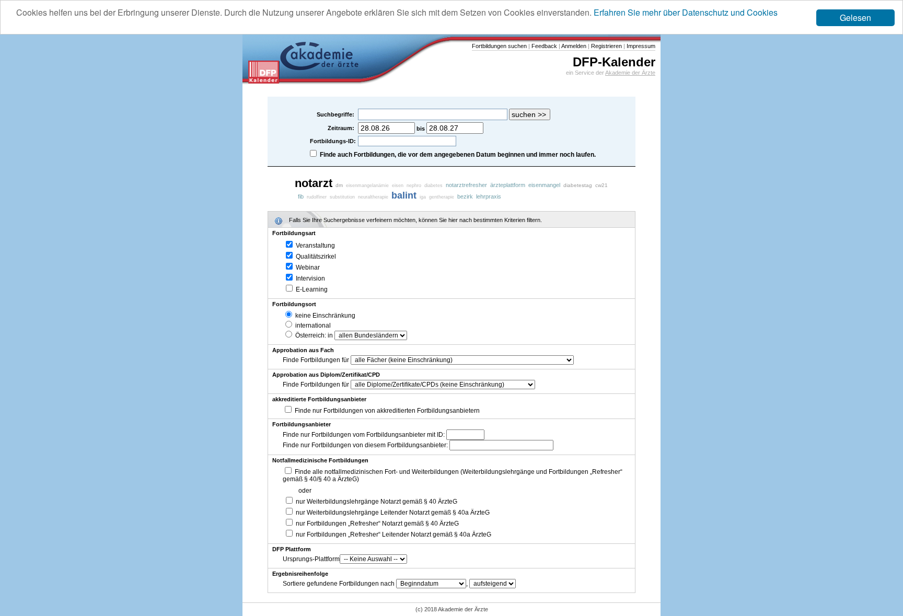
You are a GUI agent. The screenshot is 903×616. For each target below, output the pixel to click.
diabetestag (577, 185)
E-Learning (311, 289)
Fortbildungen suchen (499, 46)
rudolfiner (317, 197)
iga (423, 197)
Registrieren (605, 46)
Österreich (309, 335)
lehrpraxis (488, 196)
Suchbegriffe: (336, 114)
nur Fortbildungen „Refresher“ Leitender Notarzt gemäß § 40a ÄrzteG (392, 534)
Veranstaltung (314, 245)
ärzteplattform (507, 185)
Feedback (543, 46)
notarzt (313, 183)
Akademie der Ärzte (630, 72)
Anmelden (573, 46)
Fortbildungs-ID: (333, 141)
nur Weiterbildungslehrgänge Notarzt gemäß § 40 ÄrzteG (375, 501)
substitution (342, 197)
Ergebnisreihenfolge (300, 574)
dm (339, 185)
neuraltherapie (373, 197)
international (312, 325)
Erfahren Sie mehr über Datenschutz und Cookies (686, 12)
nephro (414, 185)
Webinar (307, 267)
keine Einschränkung (324, 315)
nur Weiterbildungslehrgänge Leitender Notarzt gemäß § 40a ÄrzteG (392, 512)
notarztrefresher (466, 185)
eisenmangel (544, 185)
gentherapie (441, 197)
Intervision (309, 278)
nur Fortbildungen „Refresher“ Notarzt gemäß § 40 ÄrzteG (376, 523)
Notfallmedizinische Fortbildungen (320, 460)
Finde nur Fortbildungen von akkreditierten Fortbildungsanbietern (387, 410)
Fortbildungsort (294, 304)
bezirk (465, 196)
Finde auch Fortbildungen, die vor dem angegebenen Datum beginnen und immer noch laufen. (458, 154)
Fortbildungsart (294, 233)
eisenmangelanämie (367, 185)
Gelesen (855, 17)
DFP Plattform (291, 549)
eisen (397, 185)
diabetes (433, 185)
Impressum (640, 46)
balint (403, 195)
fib (301, 196)
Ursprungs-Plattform (311, 559)
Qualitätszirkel (315, 256)
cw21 (601, 185)
